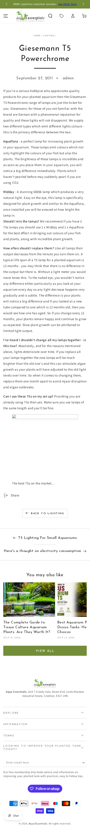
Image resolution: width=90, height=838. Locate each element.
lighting (48, 35)
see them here (67, 4)
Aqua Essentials (38, 823)
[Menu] (5, 16)
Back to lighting (47, 513)
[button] (50, 16)
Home (37, 35)
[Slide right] (83, 4)
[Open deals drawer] (61, 16)
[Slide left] (7, 4)
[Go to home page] (30, 16)
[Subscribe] (84, 762)
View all (45, 651)
